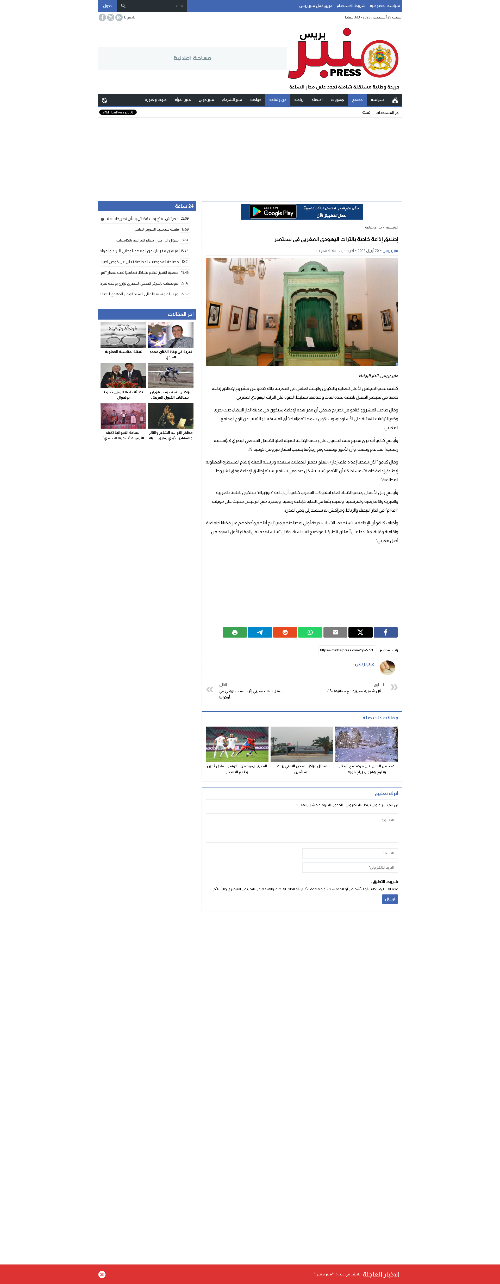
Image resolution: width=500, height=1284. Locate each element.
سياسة (377, 100)
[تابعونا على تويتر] (110, 17)
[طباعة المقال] (235, 632)
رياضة (299, 100)
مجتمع (357, 100)
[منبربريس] (387, 667)
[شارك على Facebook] (386, 632)
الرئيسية (395, 100)
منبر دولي (206, 100)
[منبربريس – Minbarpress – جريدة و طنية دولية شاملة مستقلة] (344, 58)
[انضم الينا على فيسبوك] (102, 17)
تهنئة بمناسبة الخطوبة (123, 352)
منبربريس (390, 251)
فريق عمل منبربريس (315, 6)
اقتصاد (317, 100)
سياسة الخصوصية (385, 6)
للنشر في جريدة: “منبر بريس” (337, 1274)
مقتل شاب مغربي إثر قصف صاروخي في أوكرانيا (251, 691)
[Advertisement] (250, 156)
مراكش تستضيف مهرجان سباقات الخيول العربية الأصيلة (170, 397)
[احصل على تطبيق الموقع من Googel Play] (118, 17)
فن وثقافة (277, 100)
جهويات (337, 100)
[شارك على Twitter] (360, 632)
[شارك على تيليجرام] (260, 632)
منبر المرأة (183, 100)
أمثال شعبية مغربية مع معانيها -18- (356, 688)
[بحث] (123, 6)
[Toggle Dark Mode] (105, 100)
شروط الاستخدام (351, 6)
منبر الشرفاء (232, 100)
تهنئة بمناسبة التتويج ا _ (352, 112)
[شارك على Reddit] (285, 632)
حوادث (255, 100)
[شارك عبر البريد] (335, 632)
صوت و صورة (156, 100)
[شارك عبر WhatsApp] (310, 632)
